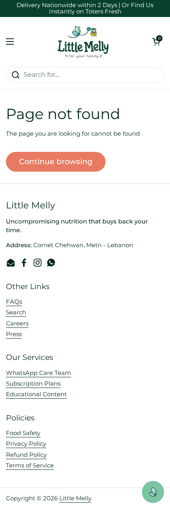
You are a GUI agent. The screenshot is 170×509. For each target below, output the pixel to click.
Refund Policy (26, 454)
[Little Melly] (82, 42)
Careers (17, 323)
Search (16, 312)
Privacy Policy (26, 443)
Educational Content (36, 394)
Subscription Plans (33, 383)
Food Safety (23, 433)
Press (14, 334)
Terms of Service (30, 465)
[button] (156, 41)
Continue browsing (56, 161)
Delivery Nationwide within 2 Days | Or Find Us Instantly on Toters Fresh (85, 8)
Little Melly (75, 498)
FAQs (14, 301)
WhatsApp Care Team (38, 373)
